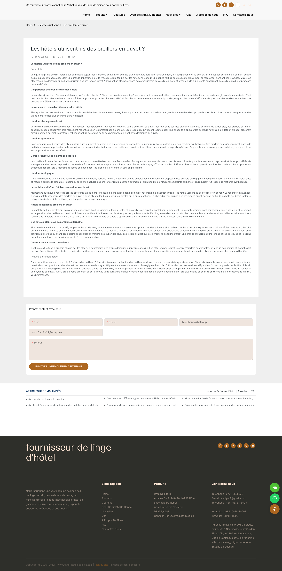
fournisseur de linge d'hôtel (68, 452)
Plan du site (101, 564)
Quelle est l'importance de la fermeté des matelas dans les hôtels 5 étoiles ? (64, 405)
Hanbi (29, 25)
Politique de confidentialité (124, 564)
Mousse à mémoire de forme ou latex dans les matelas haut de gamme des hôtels (220, 398)
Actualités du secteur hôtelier (221, 391)
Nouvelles (242, 391)
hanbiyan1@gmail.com (232, 498)
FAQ (252, 391)
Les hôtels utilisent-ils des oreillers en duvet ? (63, 25)
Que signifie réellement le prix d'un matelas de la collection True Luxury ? (47, 399)
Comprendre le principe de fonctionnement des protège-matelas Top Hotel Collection (220, 405)
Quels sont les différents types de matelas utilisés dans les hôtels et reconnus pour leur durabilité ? (142, 398)
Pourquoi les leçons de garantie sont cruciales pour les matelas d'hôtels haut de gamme (142, 405)
